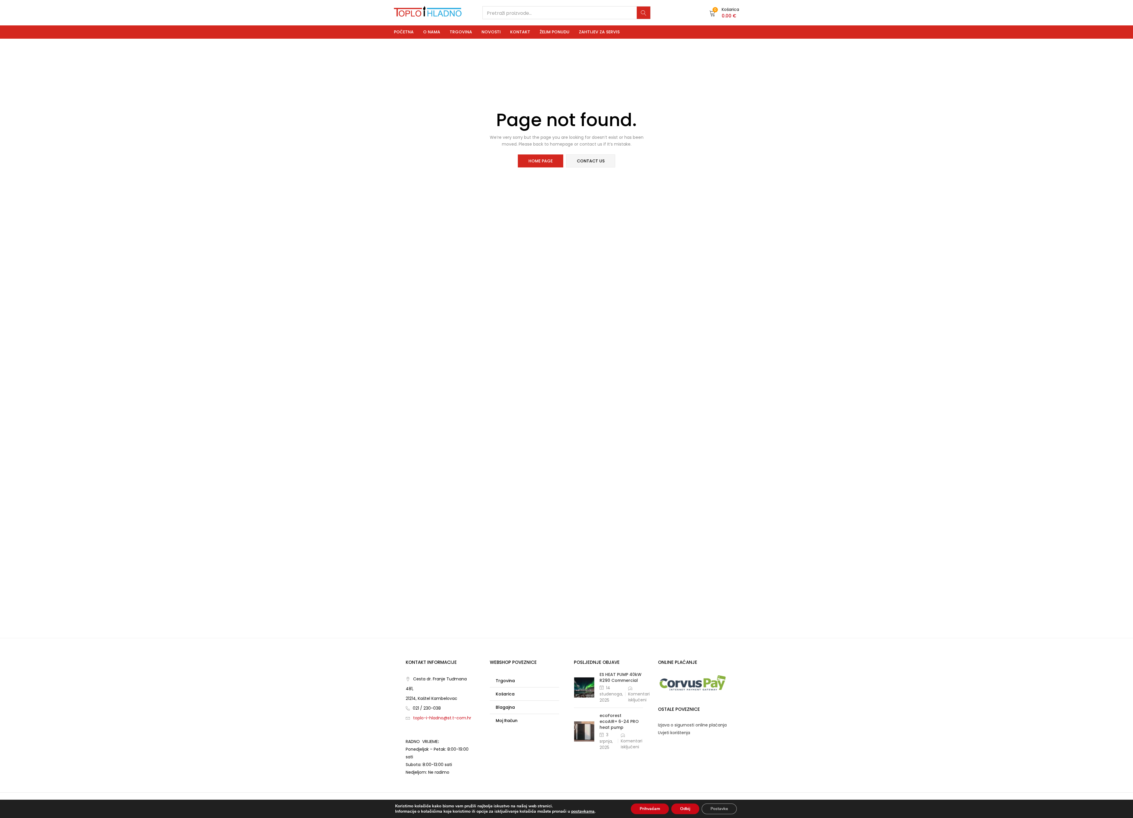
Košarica (505, 694)
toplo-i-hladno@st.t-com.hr (442, 718)
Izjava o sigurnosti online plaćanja (692, 725)
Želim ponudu (554, 32)
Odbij (685, 809)
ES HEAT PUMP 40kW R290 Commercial (620, 677)
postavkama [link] (583, 811)
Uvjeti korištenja (674, 733)
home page (540, 161)
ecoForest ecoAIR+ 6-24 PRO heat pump (619, 721)
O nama (431, 32)
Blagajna (505, 707)
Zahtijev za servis (599, 32)
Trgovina (461, 32)
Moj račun (507, 721)
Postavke (719, 809)
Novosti (491, 32)
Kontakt (520, 32)
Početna (404, 32)
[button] (724, 12)
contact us (591, 161)
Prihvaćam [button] (650, 809)
